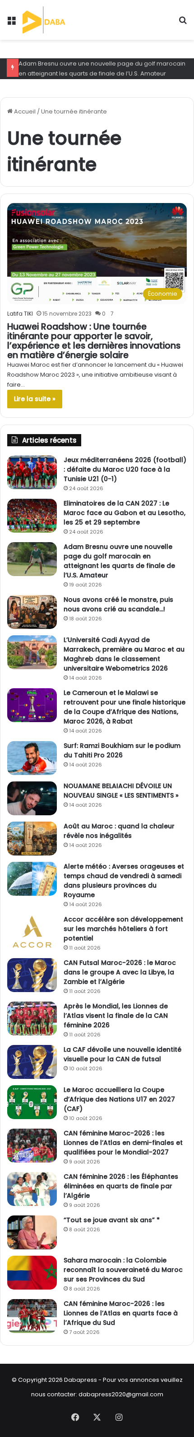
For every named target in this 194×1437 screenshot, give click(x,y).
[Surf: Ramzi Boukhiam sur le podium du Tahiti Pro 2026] (32, 758)
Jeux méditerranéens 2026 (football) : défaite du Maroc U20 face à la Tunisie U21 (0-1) (125, 469)
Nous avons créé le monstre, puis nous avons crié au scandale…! (118, 604)
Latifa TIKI (20, 313)
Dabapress (80, 1380)
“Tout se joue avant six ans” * (112, 1219)
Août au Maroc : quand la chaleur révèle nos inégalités (119, 831)
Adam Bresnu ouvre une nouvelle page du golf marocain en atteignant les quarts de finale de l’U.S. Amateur (119, 561)
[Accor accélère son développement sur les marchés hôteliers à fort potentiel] (32, 932)
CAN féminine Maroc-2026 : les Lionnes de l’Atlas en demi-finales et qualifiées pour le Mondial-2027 (123, 1143)
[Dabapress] (55, 19)
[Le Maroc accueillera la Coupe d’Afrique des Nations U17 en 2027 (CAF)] (32, 1102)
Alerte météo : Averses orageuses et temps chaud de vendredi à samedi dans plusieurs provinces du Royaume (124, 880)
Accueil (24, 111)
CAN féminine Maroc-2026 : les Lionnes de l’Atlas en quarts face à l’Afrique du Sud (121, 1313)
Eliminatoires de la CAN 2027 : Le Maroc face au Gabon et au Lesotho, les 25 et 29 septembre (124, 513)
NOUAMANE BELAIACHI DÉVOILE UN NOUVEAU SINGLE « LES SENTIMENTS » (121, 790)
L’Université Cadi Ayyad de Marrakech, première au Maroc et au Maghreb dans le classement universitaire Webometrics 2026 (124, 654)
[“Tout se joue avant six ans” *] (32, 1232)
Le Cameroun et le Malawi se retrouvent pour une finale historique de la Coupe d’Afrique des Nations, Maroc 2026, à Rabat (124, 707)
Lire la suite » (34, 398)
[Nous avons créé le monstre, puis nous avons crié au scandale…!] (32, 612)
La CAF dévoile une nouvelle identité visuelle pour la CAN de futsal (122, 1054)
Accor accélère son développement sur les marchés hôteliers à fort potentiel (123, 929)
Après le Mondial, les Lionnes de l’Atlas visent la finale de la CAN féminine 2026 (116, 1016)
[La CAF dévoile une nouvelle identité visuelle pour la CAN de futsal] (32, 1062)
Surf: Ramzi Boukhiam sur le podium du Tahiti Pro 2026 (122, 750)
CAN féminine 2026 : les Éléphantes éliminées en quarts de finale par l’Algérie (121, 1186)
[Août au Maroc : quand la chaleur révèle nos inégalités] (32, 839)
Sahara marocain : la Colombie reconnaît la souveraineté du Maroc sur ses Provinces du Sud (123, 1270)
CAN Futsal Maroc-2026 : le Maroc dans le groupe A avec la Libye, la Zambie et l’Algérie (120, 972)
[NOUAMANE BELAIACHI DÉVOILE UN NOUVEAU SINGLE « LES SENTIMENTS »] (32, 798)
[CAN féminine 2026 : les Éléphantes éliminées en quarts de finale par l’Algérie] (32, 1189)
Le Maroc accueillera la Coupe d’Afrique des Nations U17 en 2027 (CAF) (119, 1099)
